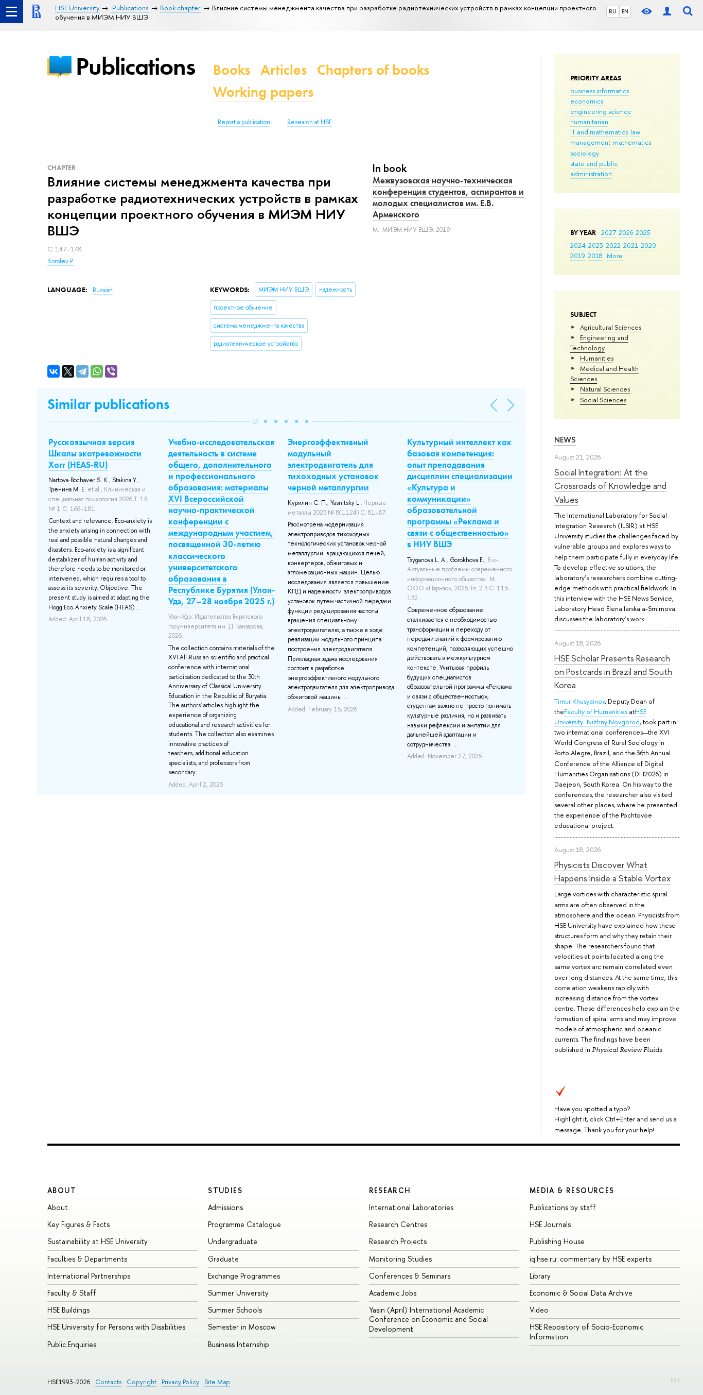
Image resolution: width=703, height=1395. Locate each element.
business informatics (599, 90)
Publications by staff (563, 1207)
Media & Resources (572, 1190)
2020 (648, 245)
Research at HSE (309, 122)
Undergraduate (232, 1241)
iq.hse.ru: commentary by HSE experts (591, 1259)
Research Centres (398, 1224)
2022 (613, 245)
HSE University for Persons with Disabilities (116, 1327)
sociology (584, 153)
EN (625, 11)
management (590, 142)
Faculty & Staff (71, 1293)
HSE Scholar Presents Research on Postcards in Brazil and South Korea (613, 671)
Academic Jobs (392, 1293)
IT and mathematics (599, 132)
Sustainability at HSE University (97, 1241)
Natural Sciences (605, 389)
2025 (643, 232)
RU (613, 11)
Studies (225, 1190)
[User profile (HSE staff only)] (667, 11)
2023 (595, 245)
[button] (255, 421)
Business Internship (238, 1344)
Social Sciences (603, 399)
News (565, 439)
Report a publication (244, 122)
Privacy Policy (180, 1381)
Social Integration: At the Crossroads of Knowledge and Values (610, 485)
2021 (630, 245)
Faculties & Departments (87, 1259)
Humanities (596, 358)
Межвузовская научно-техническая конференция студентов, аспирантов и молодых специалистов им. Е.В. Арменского (448, 197)
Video (539, 1310)
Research (390, 1190)
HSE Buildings (68, 1310)
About (61, 1190)
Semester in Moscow (242, 1327)
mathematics (632, 142)
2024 (578, 245)
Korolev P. (60, 261)
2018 (595, 255)
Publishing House (557, 1241)
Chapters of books (373, 70)
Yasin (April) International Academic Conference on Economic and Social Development (428, 1319)
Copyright (141, 1381)
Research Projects (398, 1241)
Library (540, 1276)
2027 (608, 232)
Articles (283, 70)
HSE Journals (550, 1224)
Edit (675, 1380)
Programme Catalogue (244, 1224)
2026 (626, 232)
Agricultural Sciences (610, 327)
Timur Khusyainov (579, 701)
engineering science (600, 111)
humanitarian (589, 121)
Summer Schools (235, 1310)
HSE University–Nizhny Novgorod (600, 716)
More (615, 255)
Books (231, 70)
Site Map (217, 1381)
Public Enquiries (71, 1344)
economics (586, 101)
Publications (135, 66)
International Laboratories (411, 1207)
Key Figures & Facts (78, 1224)
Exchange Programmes (244, 1276)
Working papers (263, 92)
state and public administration (594, 168)
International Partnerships (88, 1276)
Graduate (223, 1259)
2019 (577, 255)
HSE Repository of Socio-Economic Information (586, 1331)
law (635, 132)
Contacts (108, 1381)
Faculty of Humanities (595, 711)
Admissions (225, 1207)
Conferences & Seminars (409, 1276)
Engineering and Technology (599, 342)
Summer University (238, 1293)
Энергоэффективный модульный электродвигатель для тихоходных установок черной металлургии (333, 464)
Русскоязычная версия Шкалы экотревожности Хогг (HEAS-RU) (95, 453)
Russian (103, 290)
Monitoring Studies (400, 1259)
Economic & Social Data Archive (581, 1293)
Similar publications (108, 404)
